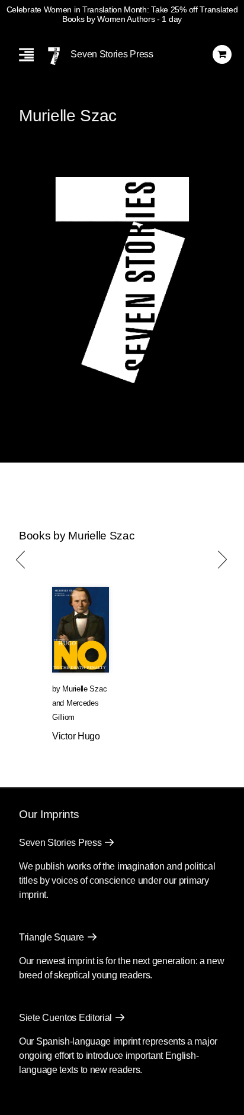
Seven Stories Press (111, 54)
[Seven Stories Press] (54, 56)
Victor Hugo (76, 736)
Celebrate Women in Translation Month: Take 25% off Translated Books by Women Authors (122, 14)
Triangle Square (51, 937)
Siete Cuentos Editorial (65, 1018)
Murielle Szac (84, 688)
